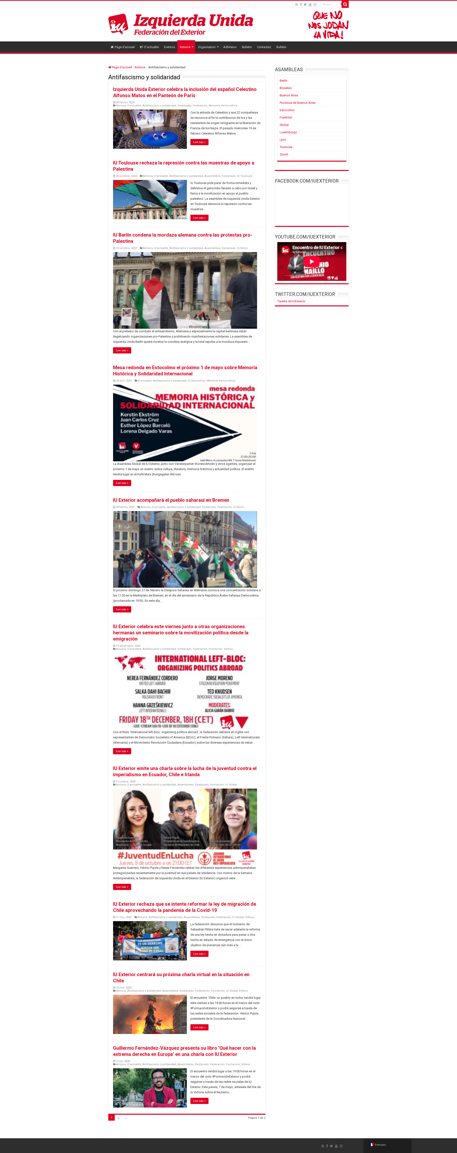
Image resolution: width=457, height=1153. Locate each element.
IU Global (231, 784)
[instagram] (315, 4)
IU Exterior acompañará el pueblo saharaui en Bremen (171, 500)
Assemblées (212, 176)
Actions (185, 47)
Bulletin (247, 47)
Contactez (264, 47)
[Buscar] (345, 4)
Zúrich (284, 154)
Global (284, 125)
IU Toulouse (244, 176)
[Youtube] (310, 4)
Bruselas (286, 88)
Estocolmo (287, 110)
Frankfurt (286, 117)
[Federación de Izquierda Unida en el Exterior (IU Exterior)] (228, 24)
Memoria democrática (223, 105)
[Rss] (296, 4)
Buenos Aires (289, 95)
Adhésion (230, 47)
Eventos (169, 47)
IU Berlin (242, 248)
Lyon (283, 139)
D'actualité (151, 47)
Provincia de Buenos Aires (297, 102)
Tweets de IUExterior (291, 301)
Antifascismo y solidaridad (159, 105)
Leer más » (199, 142)
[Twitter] (305, 4)
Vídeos (228, 649)
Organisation (207, 47)
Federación (200, 105)
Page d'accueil (125, 47)
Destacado (184, 105)
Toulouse (286, 147)
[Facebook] (300, 4)
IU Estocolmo (196, 380)
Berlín (283, 80)
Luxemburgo (288, 132)
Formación (216, 649)
